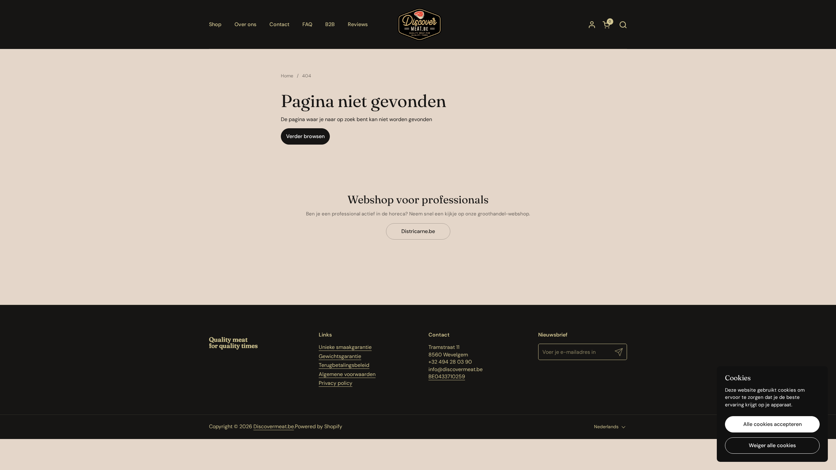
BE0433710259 (446, 376)
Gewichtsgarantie (340, 356)
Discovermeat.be (273, 426)
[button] (623, 25)
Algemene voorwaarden (347, 374)
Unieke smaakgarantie (345, 347)
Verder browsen (305, 136)
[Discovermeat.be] (420, 24)
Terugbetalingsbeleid (344, 365)
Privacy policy (335, 383)
